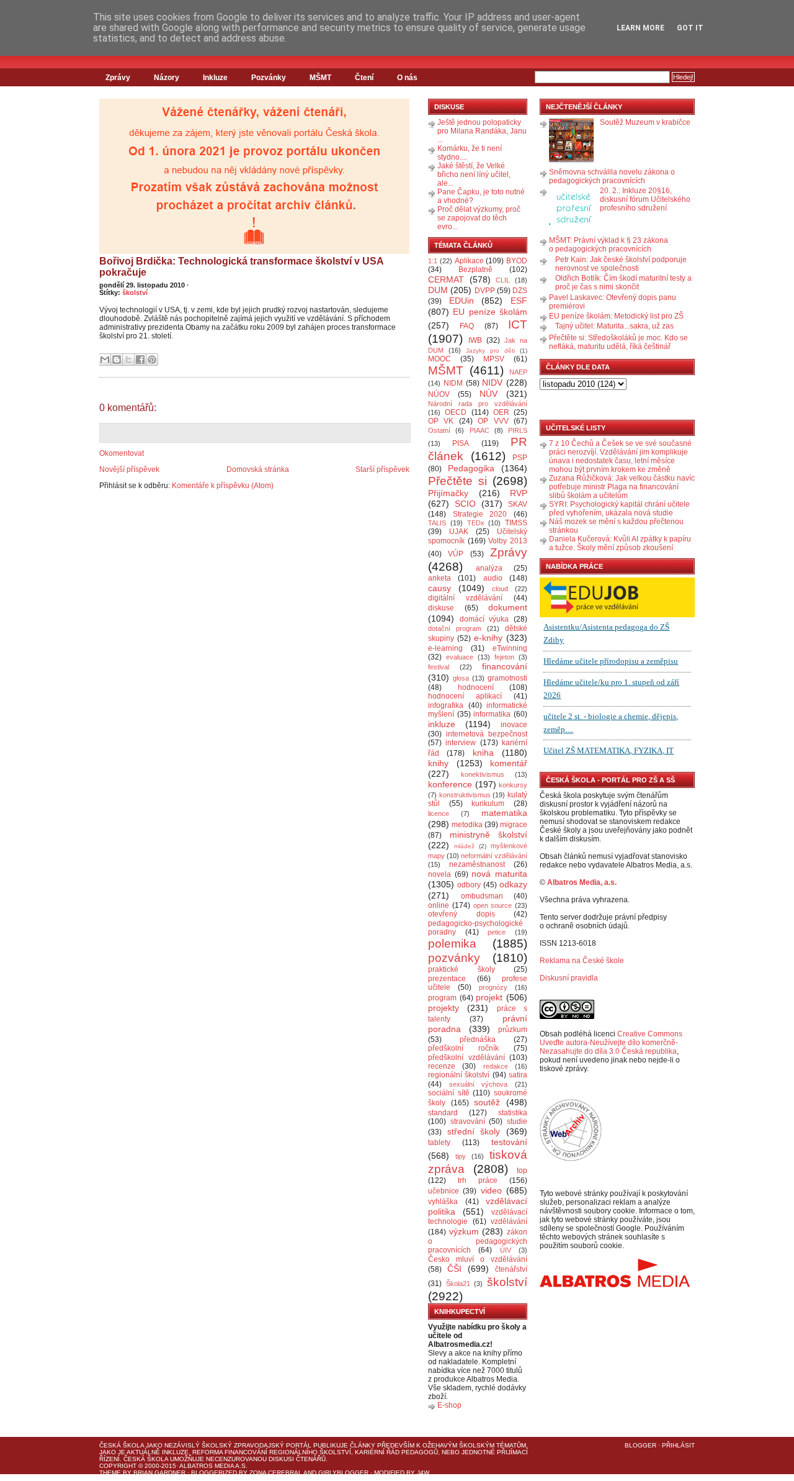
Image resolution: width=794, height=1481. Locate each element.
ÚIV (505, 1250)
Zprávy (117, 77)
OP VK (440, 421)
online (438, 905)
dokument (507, 607)
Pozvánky (268, 77)
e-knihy (488, 638)
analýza (489, 568)
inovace (514, 724)
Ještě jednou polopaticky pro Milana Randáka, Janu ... (482, 131)
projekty (443, 1008)
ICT (517, 324)
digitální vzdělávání (465, 598)
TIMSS (516, 523)
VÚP (455, 554)
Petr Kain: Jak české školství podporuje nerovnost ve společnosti (621, 264)
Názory (166, 77)
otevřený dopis (461, 914)
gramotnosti (507, 678)
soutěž (487, 1102)
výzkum (464, 1231)
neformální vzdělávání (494, 855)
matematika (504, 813)
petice (497, 932)
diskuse (441, 608)
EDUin (461, 301)
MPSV (493, 359)
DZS (519, 290)
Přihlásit (678, 1445)
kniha (483, 753)
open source (492, 905)
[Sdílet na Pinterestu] (152, 359)
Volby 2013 (507, 541)
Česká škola (121, 1445)
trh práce (477, 1180)
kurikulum (487, 803)
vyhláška (443, 1201)
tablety (439, 1142)
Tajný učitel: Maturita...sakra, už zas (614, 326)
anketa (439, 578)
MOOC (439, 359)
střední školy (474, 1131)
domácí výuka (484, 619)
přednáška (478, 1039)
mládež (464, 846)
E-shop (449, 1405)
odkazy (513, 884)
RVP (518, 493)
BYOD (516, 260)
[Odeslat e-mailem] (105, 359)
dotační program (454, 628)
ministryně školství (489, 835)
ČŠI (454, 1269)
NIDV (492, 382)
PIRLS (517, 430)
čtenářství (511, 1269)
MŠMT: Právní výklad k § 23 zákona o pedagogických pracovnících (608, 244)
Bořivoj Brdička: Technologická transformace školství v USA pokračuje (241, 267)
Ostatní (439, 430)
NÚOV (439, 394)
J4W (423, 1472)
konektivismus (482, 774)
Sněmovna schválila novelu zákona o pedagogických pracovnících (612, 176)
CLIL (503, 280)
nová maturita (499, 874)
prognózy (493, 987)
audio (492, 578)
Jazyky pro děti (490, 350)
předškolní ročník (463, 1048)
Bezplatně (475, 269)
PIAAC (479, 430)
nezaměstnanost (477, 864)
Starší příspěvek (382, 469)
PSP (519, 457)
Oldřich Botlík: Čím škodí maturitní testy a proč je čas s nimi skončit (623, 282)
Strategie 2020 (480, 514)
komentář (508, 763)
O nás (407, 77)
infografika (445, 705)
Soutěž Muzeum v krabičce (645, 122)
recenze (441, 1066)
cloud (500, 588)
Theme (110, 1472)
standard (443, 1112)
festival (438, 667)
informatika (492, 714)
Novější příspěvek (129, 469)
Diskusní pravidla (569, 978)
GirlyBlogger (343, 1472)
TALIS (437, 523)
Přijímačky (448, 493)
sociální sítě (449, 1093)
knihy (438, 763)
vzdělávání (509, 1221)
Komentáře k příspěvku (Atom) (223, 485)
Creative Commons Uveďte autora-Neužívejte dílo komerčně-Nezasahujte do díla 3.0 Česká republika (611, 1043)
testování (509, 1142)
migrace (513, 824)
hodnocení (476, 687)
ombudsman (482, 896)
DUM (438, 290)
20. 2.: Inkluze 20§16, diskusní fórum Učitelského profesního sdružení (645, 199)
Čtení (364, 77)
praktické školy (461, 969)
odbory (469, 885)
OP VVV (493, 421)
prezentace (447, 978)
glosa (461, 678)
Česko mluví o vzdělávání (477, 1259)
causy (439, 588)
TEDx (475, 523)
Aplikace (469, 260)
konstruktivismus (465, 795)
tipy (460, 1156)
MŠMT (320, 77)
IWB (475, 340)
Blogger (640, 1445)
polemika (452, 943)
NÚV (488, 394)
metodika (467, 824)
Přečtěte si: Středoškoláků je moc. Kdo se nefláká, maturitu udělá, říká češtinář (618, 342)
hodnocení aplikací (465, 696)
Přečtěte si (457, 480)
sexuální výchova (478, 1084)
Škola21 (458, 1283)
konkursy (513, 785)
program (442, 998)
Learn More (640, 28)
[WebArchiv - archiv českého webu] (571, 1158)
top (522, 1170)
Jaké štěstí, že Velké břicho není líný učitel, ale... (474, 174)
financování (504, 666)
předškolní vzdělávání (466, 1057)
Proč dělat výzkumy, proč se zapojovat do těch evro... (478, 218)
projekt (489, 997)
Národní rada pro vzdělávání (477, 403)
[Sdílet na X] (128, 359)
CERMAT (446, 279)
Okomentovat (121, 453)
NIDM (453, 383)
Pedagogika (471, 468)
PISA (460, 443)
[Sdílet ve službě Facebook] (140, 359)
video (491, 1190)
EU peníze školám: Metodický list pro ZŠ (616, 316)
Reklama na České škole (582, 960)
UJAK (458, 531)
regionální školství (458, 1075)
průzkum (512, 1029)
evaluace (459, 657)
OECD (455, 412)
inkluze (441, 724)
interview (460, 742)
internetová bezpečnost (486, 734)
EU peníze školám (490, 312)
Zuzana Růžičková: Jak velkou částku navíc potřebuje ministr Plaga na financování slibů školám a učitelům (622, 487)
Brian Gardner (159, 1472)
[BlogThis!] (116, 359)
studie (517, 1121)
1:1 (432, 261)
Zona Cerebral (275, 1472)
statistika (512, 1112)
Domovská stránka (257, 469)
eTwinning (510, 648)
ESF (519, 301)
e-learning (445, 648)
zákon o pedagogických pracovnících (477, 1241)
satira (518, 1075)
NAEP (518, 372)
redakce (495, 1066)
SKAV (517, 504)
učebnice (443, 1191)
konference (450, 784)
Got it (690, 28)
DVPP (485, 290)
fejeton (504, 657)
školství (135, 292)
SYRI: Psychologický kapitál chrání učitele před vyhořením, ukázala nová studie (619, 508)
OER (501, 412)
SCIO (465, 504)
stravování (467, 1121)
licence (438, 813)
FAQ (467, 326)
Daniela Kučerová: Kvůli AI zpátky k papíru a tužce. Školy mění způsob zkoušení (620, 543)
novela (439, 874)
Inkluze (215, 77)
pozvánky (454, 957)
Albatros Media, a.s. (582, 882)
